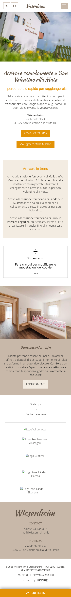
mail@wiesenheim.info (35, 532)
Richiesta (38, 593)
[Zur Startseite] (35, 513)
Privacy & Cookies (43, 575)
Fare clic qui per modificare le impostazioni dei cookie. (35, 265)
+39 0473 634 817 (35, 529)
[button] (64, 6)
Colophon (23, 575)
